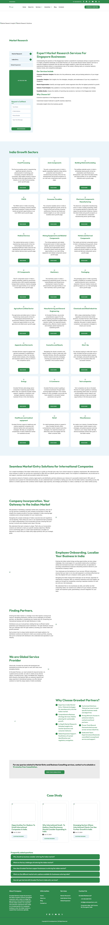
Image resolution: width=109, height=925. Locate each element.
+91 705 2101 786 (22, 80)
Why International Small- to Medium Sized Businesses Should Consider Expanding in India (54, 828)
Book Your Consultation (53, 772)
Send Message (21, 128)
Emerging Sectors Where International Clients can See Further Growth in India (85, 827)
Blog (55, 7)
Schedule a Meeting (92, 7)
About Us (31, 7)
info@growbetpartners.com (89, 902)
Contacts (61, 7)
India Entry (15, 59)
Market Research (17, 54)
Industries (47, 7)
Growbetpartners (52, 921)
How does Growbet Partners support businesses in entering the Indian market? (39, 868)
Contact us (43, 903)
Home (24, 7)
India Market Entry (65, 898)
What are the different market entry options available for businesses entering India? (41, 874)
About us (42, 898)
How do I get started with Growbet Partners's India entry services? (35, 880)
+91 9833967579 (77, 1)
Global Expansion (16, 65)
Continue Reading (18, 836)
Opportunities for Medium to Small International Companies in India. (23, 827)
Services (38, 7)
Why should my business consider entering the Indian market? (34, 857)
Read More (23, 187)
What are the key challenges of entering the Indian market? (33, 862)
